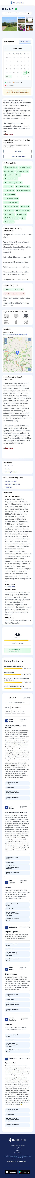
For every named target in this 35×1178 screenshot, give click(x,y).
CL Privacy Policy (10, 586)
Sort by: (7, 707)
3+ (18, 711)
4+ (14, 711)
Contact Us (17, 1153)
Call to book (18, 151)
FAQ (17, 1150)
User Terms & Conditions (17, 1145)
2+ (23, 711)
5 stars (8, 711)
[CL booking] (17, 2)
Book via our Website (18, 156)
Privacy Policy (18, 1148)
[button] (7, 57)
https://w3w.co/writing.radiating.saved (15, 334)
